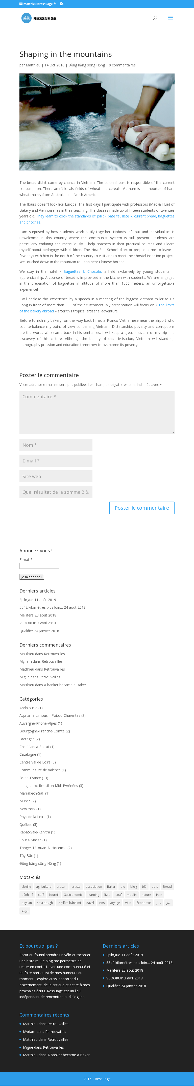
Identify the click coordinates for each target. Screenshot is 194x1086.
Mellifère (26, 615)
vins (102, 903)
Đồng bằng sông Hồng (86, 65)
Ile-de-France (30, 777)
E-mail (26, 559)
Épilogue (26, 599)
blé (144, 886)
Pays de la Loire (32, 816)
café (41, 895)
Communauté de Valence (40, 770)
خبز (168, 903)
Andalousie (28, 707)
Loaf (118, 895)
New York (27, 808)
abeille (26, 886)
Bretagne (27, 738)
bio (122, 886)
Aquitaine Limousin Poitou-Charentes (49, 715)
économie (143, 903)
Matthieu (33, 65)
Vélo (128, 903)
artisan (61, 886)
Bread (167, 886)
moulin (132, 895)
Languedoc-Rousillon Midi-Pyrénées (48, 785)
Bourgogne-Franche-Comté (42, 731)
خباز (158, 903)
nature (146, 895)
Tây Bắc (26, 855)
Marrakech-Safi (31, 793)
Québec (25, 824)
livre (107, 895)
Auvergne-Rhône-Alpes (38, 723)
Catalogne (27, 754)
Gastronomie (73, 895)
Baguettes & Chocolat (82, 271)
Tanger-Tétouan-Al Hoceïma (42, 847)
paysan (26, 903)
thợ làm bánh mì (69, 903)
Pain (159, 895)
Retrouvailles (54, 653)
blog (133, 886)
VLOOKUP (27, 623)
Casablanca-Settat (34, 746)
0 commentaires (122, 65)
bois (155, 886)
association (94, 886)
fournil (54, 895)
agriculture (44, 886)
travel (90, 903)
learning (93, 895)
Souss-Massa (30, 839)
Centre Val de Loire (35, 762)
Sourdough (45, 903)
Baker (111, 886)
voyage (115, 903)
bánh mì (27, 895)
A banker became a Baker (65, 684)
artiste (76, 886)
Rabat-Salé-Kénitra (34, 832)
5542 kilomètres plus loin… (41, 607)
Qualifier (26, 630)
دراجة (24, 911)
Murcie (25, 801)
